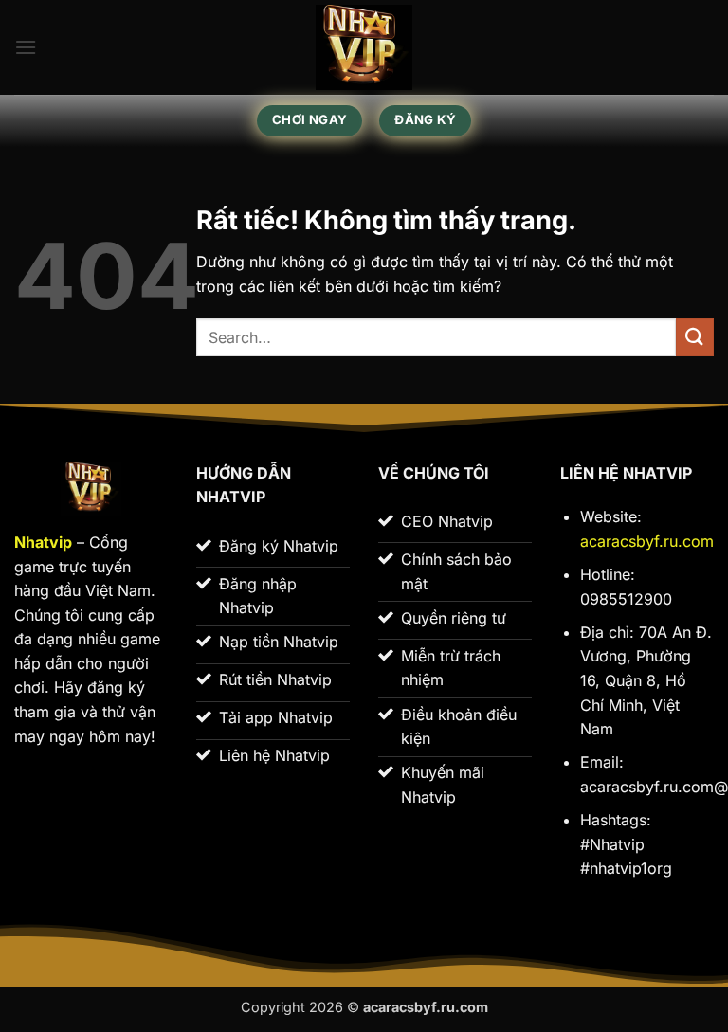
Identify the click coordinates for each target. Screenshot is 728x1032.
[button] (25, 47)
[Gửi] (695, 336)
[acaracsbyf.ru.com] (364, 47)
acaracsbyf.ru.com (647, 541)
